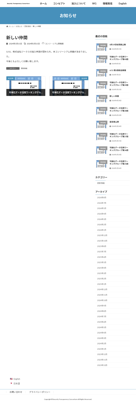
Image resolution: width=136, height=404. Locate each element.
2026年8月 (101, 197)
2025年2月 (101, 278)
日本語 (17, 383)
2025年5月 (101, 262)
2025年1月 (101, 284)
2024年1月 (101, 349)
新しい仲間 (114, 96)
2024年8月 (101, 311)
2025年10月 (102, 241)
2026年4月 (101, 214)
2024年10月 (102, 300)
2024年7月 (101, 316)
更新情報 (24, 68)
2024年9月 (101, 305)
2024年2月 (101, 343)
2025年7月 (101, 251)
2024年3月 (101, 338)
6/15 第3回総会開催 (118, 70)
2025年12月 (102, 235)
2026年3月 (101, 219)
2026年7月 (101, 203)
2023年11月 (102, 360)
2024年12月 (102, 289)
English (17, 378)
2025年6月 (101, 257)
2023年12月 (102, 354)
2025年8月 (101, 246)
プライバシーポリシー (39, 392)
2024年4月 (101, 333)
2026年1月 (101, 230)
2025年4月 (101, 268)
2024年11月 (102, 295)
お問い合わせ (16, 392)
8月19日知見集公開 (118, 44)
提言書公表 (114, 122)
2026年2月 (101, 224)
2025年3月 (101, 273)
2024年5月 (101, 327)
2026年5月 (101, 208)
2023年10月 (102, 365)
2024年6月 (101, 322)
